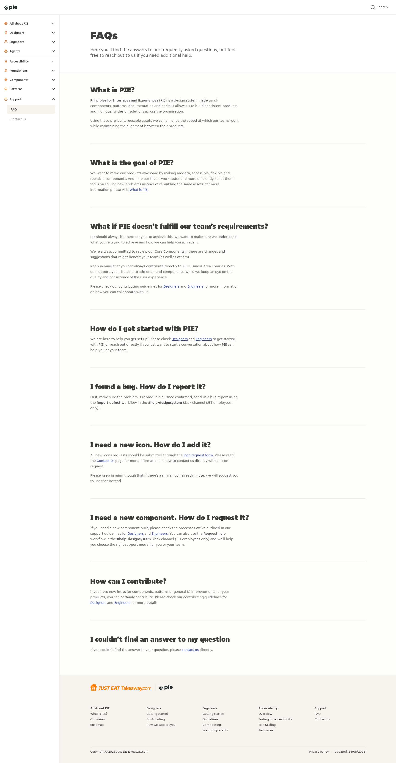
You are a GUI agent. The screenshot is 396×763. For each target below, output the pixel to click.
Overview (265, 714)
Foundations (19, 70)
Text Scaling (267, 725)
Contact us (18, 119)
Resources (265, 730)
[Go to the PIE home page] (10, 7)
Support (16, 99)
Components (19, 80)
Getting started (157, 714)
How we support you (161, 725)
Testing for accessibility (275, 719)
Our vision (97, 719)
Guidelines (210, 719)
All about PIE (19, 23)
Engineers (17, 42)
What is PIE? (98, 714)
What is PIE (138, 189)
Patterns (16, 89)
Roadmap (97, 725)
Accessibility (19, 61)
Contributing (155, 719)
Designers (17, 33)
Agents (15, 51)
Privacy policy (319, 751)
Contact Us (105, 460)
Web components (215, 730)
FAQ (14, 109)
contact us (190, 649)
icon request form (198, 455)
